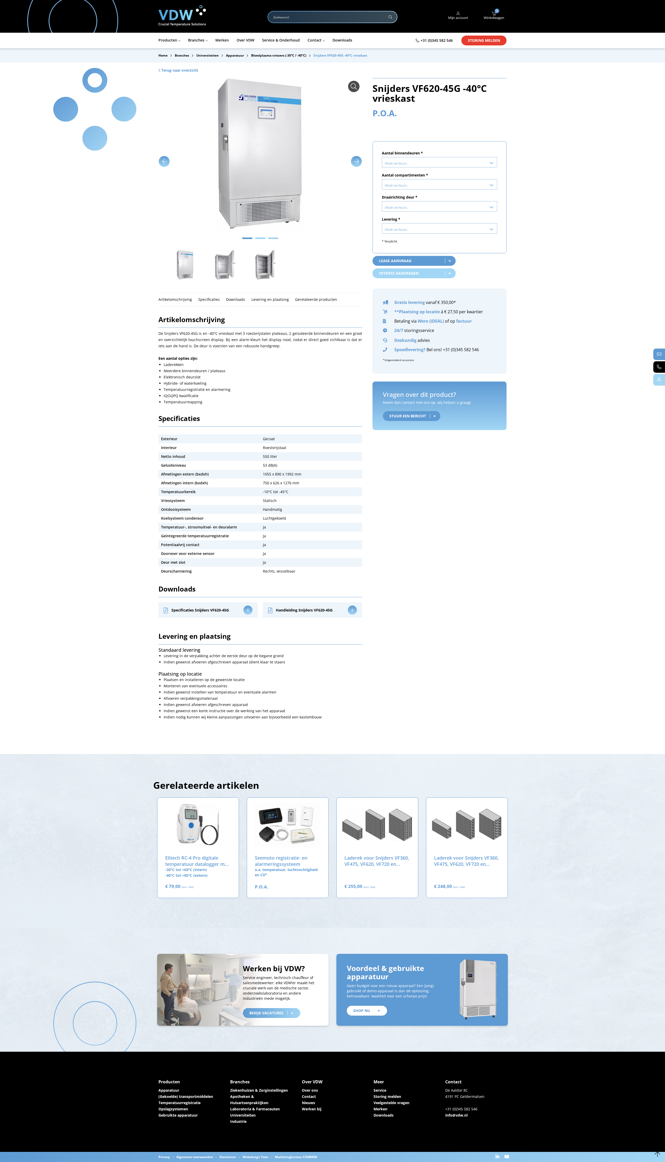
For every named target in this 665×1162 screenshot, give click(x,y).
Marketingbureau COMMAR (296, 1157)
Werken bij (311, 1108)
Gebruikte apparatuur (178, 1115)
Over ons (310, 1090)
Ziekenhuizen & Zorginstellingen (259, 1090)
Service (380, 1090)
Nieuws (308, 1102)
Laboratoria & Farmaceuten (255, 1108)
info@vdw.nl (456, 1115)
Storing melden (484, 40)
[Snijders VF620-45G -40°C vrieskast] (354, 86)
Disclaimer (228, 1157)
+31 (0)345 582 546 (437, 40)
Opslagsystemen (173, 1108)
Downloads (384, 1115)
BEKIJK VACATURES (266, 1012)
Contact (309, 1096)
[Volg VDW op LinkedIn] (498, 1157)
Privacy (164, 1157)
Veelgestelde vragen (391, 1102)
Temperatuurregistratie (179, 1102)
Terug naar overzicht (179, 70)
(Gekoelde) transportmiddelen (185, 1096)
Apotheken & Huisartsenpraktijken (249, 1099)
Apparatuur (168, 1090)
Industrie (238, 1121)
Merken (380, 1108)
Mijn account (458, 17)
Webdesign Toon (255, 1157)
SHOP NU (361, 1010)
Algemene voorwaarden (194, 1157)
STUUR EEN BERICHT (407, 415)
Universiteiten (243, 1115)
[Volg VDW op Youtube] (507, 1157)
